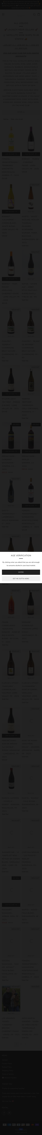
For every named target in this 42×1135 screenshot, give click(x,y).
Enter (21, 572)
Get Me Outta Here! (21, 579)
